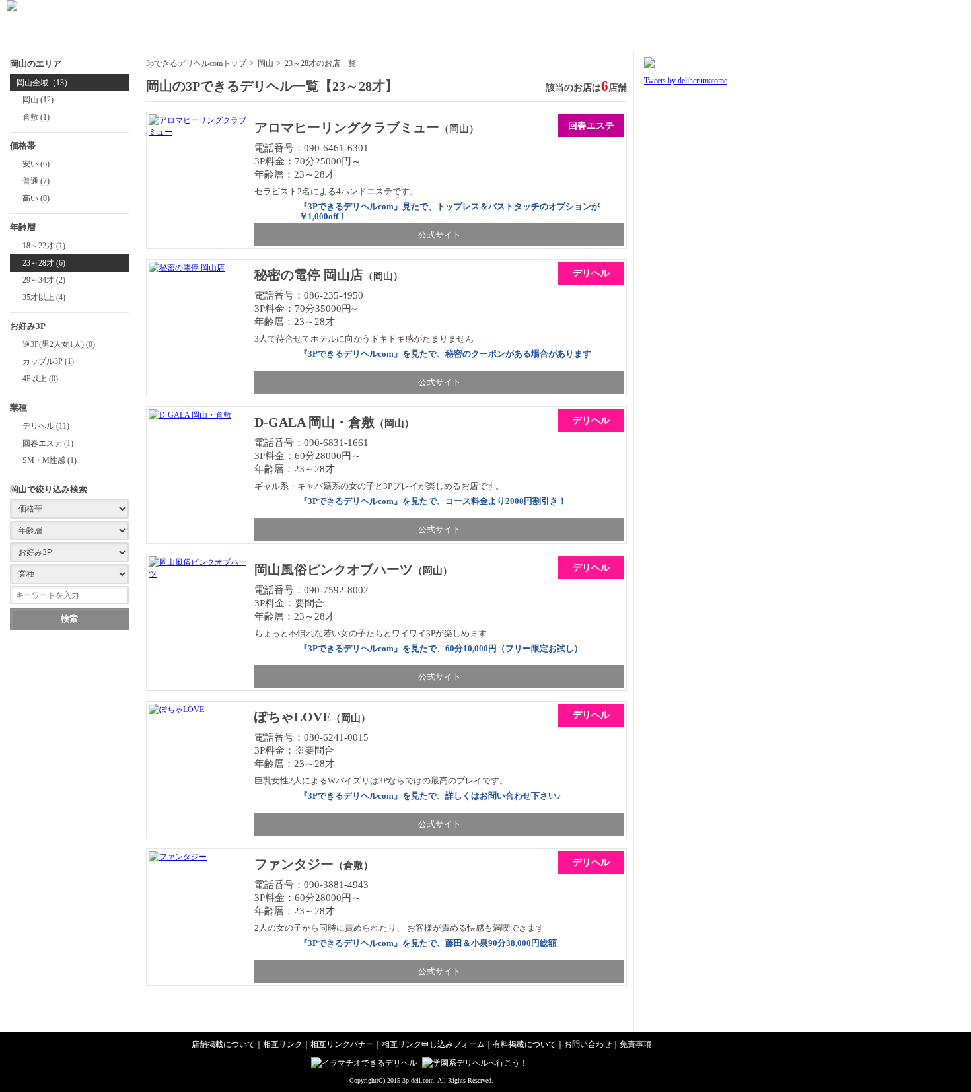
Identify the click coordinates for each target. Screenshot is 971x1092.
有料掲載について (524, 1044)
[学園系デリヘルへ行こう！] (476, 1063)
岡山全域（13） (44, 82)
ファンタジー (294, 864)
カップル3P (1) (48, 361)
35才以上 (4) (43, 297)
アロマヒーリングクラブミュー (346, 127)
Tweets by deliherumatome (685, 80)
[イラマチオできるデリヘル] (365, 1063)
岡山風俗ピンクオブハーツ (333, 569)
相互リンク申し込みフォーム (433, 1044)
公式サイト (439, 235)
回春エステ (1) (47, 443)
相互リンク (283, 1044)
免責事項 (635, 1044)
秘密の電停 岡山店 (308, 275)
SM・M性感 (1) (49, 460)
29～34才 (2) (43, 280)
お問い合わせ (588, 1044)
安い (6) (36, 163)
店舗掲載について (223, 1044)
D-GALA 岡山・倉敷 (314, 422)
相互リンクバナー (342, 1044)
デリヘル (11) (45, 426)
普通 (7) (36, 181)
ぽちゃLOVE (292, 717)
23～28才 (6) (43, 263)
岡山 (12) (38, 99)
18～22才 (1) (43, 245)
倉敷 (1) (36, 117)
